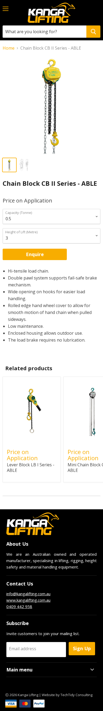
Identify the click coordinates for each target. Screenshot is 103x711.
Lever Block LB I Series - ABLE (30, 467)
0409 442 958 (19, 606)
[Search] (93, 31)
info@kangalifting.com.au (28, 593)
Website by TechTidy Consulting (67, 694)
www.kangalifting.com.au (28, 600)
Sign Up (82, 648)
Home (9, 48)
